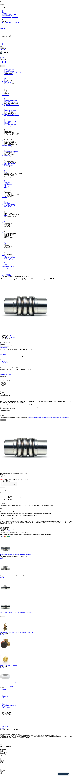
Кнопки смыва (7, 202)
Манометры (6, 172)
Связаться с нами (5, 694)
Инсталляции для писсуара (9, 200)
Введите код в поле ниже (5, 481)
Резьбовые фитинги (7, 82)
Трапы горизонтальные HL (7, 708)
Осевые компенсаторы (7, 374)
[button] (2, 24)
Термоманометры (7, 169)
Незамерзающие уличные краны (10, 125)
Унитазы (5, 243)
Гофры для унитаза (7, 186)
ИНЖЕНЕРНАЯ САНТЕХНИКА (8, 266)
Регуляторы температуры (8, 111)
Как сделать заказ (5, 9)
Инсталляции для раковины (9, 199)
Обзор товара (4, 361)
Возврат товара (5, 695)
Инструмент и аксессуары (6, 232)
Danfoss (3, 269)
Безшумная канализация (8, 181)
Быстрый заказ (6, 346)
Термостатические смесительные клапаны (11, 108)
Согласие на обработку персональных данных (10, 17)
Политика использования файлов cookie (9, 14)
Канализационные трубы (6, 703)
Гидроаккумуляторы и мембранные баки (9, 204)
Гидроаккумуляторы (7, 206)
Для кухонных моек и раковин (9, 257)
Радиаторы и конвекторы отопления (8, 209)
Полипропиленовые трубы (9, 69)
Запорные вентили (7, 99)
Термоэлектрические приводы (9, 221)
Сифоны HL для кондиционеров (8, 707)
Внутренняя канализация (8, 180)
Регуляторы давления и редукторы (10, 110)
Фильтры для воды (7, 117)
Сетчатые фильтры (5, 702)
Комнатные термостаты (8, 165)
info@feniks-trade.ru (3, 57)
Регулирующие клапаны (8, 107)
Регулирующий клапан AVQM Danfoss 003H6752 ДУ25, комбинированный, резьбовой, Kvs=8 (16, 632)
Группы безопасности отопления (10, 121)
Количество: (2, 344)
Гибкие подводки (7, 79)
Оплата (3, 11)
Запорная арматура (5, 95)
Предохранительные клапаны (9, 120)
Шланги (5, 77)
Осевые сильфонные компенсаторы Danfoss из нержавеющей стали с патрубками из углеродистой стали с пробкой (49, 417)
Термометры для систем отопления (10, 170)
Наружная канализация (8, 179)
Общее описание (5, 363)
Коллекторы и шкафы (6, 155)
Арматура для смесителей (8, 253)
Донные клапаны (7, 263)
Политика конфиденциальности (7, 15)
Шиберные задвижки (8, 98)
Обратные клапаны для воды (9, 118)
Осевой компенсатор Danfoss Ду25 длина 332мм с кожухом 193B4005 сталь (13, 593)
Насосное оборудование (6, 145)
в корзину (2, 558)
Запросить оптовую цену (4, 343)
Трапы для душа (7, 182)
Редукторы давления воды (8, 116)
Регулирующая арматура (6, 104)
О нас (3, 12)
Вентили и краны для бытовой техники (11, 102)
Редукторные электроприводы (9, 220)
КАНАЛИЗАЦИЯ (5, 268)
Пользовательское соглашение (7, 16)
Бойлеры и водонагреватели (7, 140)
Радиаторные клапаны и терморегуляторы (11, 105)
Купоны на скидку (5, 10)
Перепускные (6, 123)
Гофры (5, 261)
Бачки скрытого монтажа (8, 201)
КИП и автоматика (5, 164)
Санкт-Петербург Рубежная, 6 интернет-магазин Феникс (12, 22)
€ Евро (2, 48)
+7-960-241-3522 (7, 530)
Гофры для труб (7, 78)
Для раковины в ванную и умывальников (11, 256)
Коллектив (4, 43)
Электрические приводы (6, 219)
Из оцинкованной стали (8, 74)
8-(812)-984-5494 (5, 61)
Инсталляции (4, 197)
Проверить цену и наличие (63, 773)
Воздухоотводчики (7, 122)
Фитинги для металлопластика (9, 88)
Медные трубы (7, 70)
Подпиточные (6, 119)
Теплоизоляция (5, 264)
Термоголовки (4, 700)
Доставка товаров (5, 13)
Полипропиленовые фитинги (9, 85)
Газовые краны (7, 101)
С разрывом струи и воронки (9, 259)
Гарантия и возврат (3, 354)
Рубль (5, 48)
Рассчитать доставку (3, 347)
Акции (3, 697)
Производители (5, 696)
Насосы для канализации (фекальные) (10, 150)
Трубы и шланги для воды (6, 68)
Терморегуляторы (7, 217)
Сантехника (4, 241)
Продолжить (3, 487)
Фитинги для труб (5, 81)
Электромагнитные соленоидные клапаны (11, 115)
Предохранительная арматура (7, 114)
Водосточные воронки (8, 184)
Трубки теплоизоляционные (9, 76)
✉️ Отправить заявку (6, 271)
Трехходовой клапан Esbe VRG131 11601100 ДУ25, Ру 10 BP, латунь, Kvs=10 (13, 649)
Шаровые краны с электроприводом (10, 100)
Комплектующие (7, 203)
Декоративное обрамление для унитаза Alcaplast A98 (9, 682)
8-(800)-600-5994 (5, 62)
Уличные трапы (7, 183)
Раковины (6, 242)
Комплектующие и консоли (9, 208)
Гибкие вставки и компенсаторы (10, 124)
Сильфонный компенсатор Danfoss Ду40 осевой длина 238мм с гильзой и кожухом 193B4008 (16, 554)
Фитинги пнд (6, 87)
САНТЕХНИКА (5, 267)
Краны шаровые (5, 706)
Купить (2, 346)
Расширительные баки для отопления (10, 205)
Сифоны (5, 185)
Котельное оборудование (6, 127)
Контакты (4, 42)
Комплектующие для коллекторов (10, 163)
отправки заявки (32, 519)
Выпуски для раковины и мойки (10, 262)
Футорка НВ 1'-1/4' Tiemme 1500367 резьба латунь (9, 665)
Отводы (5, 187)
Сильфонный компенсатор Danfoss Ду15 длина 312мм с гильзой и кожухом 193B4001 (15, 573)
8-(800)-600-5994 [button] (3, 724)
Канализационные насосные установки (11, 151)
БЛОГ (3, 270)
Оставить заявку (5, 44)
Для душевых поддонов (8, 258)
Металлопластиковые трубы (9, 71)
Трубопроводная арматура (6, 274)
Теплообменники (5, 240)
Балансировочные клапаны (9, 109)
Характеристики (5, 362)
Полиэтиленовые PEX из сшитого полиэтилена (12, 72)
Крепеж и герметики (6, 222)
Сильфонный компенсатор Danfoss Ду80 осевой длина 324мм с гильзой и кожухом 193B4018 (16, 612)
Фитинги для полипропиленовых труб (9, 705)
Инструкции (4, 364)
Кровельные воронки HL (6, 704)
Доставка (4, 689)
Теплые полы (4, 215)
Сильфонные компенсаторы (7, 275)
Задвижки (6, 97)
